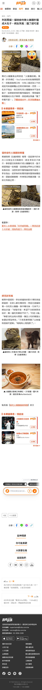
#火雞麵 (13, 515)
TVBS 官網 (16, 687)
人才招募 (5, 650)
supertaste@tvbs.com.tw (19, 627)
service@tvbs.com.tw (18, 630)
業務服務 (29, 644)
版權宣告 (5, 667)
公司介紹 (5, 647)
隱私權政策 (29, 647)
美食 (27, 8)
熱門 (21, 8)
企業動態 (5, 654)
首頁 (3, 16)
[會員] (38, 3)
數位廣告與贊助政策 (33, 654)
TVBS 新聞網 (25, 687)
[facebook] (4, 673)
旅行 (33, 8)
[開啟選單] (3, 3)
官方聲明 (29, 664)
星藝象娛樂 (29, 667)
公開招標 (29, 660)
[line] (14, 673)
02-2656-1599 (18, 633)
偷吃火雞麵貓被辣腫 (19, 405)
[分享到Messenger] (27, 46)
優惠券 (8, 8)
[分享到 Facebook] (17, 46)
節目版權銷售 (30, 657)
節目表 (4, 664)
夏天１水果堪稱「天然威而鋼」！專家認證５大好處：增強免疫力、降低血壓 (21, 227)
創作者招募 (6, 660)
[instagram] (20, 673)
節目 (15, 8)
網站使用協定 (30, 650)
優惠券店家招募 (7, 657)
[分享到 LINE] (22, 46)
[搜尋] (34, 3)
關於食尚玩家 (7, 644)
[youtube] (9, 673)
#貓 (4, 515)
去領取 (33, 121)
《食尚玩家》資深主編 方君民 (20, 39)
